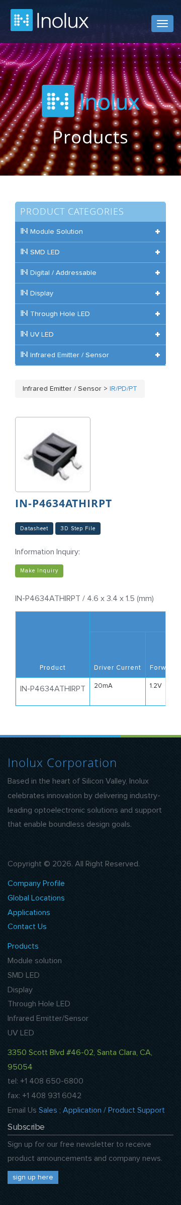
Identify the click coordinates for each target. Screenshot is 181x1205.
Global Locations (36, 898)
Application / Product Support (114, 1110)
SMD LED (24, 975)
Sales (48, 1110)
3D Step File (78, 528)
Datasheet (34, 528)
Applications (29, 913)
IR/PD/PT (123, 388)
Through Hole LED (39, 1004)
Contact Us (27, 927)
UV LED (21, 1033)
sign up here (33, 1177)
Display (20, 990)
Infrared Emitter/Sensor (48, 1018)
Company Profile (36, 883)
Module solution (35, 961)
